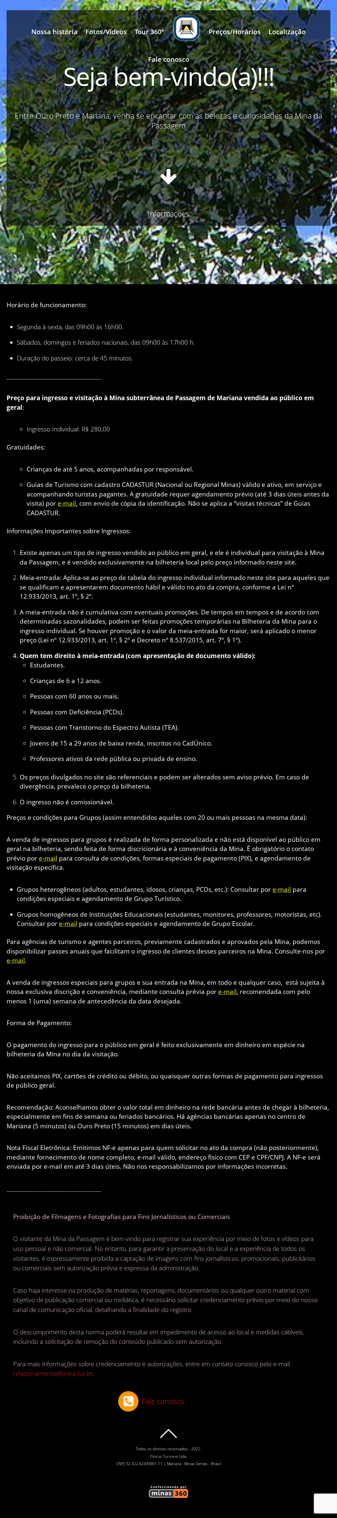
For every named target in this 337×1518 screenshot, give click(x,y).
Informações (168, 213)
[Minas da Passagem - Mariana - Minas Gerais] (186, 32)
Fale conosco (168, 59)
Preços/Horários (235, 31)
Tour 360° (149, 31)
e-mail (67, 503)
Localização (287, 31)
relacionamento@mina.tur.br (53, 1373)
